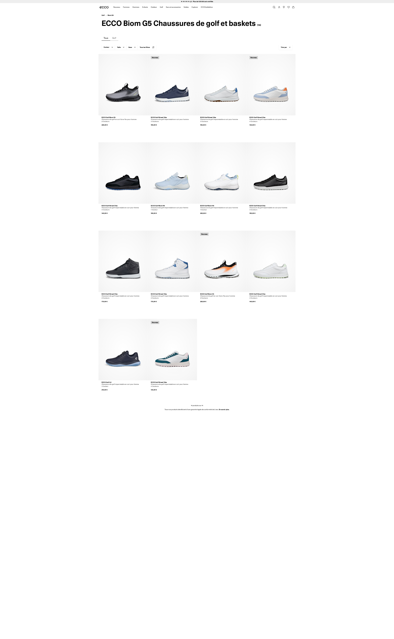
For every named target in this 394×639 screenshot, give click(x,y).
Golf (161, 7)
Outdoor (154, 7)
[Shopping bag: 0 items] (293, 7)
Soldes (186, 7)
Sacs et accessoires (173, 7)
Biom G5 (111, 15)
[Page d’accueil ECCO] (104, 7)
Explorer (195, 7)
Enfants (145, 7)
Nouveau (116, 7)
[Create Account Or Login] (279, 7)
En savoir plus (224, 409)
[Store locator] (283, 7)
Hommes (135, 7)
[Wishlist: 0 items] (288, 7)
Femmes (126, 7)
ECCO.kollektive (207, 7)
